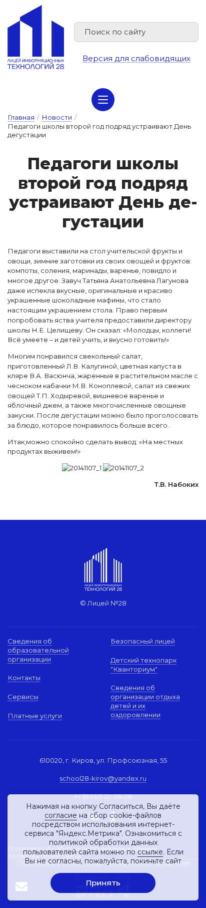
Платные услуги (35, 716)
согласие (60, 815)
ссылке (150, 851)
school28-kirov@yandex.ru (103, 778)
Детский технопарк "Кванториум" (143, 664)
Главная (21, 117)
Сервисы (23, 697)
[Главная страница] (36, 37)
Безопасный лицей (142, 641)
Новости (57, 117)
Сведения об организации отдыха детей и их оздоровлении (145, 701)
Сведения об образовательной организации (38, 650)
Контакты (24, 678)
